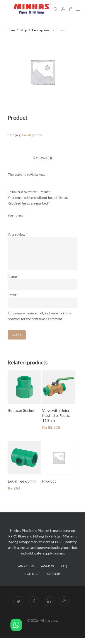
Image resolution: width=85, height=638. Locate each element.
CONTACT (32, 573)
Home (11, 30)
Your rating (16, 215)
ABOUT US (26, 566)
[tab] (42, 158)
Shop (23, 30)
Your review (17, 234)
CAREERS (54, 573)
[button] (16, 625)
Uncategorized (41, 30)
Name (13, 276)
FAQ (64, 566)
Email (13, 295)
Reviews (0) (42, 158)
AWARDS (47, 566)
